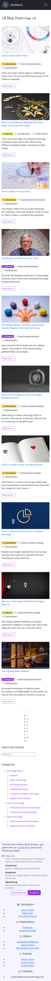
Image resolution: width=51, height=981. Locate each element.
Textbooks (27, 927)
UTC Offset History (27, 916)
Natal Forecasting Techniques (29, 679)
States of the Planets (20, 798)
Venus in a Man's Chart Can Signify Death (22, 464)
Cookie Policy (23, 847)
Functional (11, 865)
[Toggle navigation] (45, 5)
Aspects (14, 775)
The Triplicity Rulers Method (15, 671)
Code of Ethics (28, 945)
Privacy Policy (27, 962)
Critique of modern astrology (32, 406)
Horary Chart (27, 910)
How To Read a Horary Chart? (16, 191)
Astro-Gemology (18, 780)
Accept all (34, 892)
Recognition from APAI (27, 948)
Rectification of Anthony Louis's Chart (20, 258)
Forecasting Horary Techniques (33, 200)
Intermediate (10, 64)
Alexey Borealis (11, 68)
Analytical (10, 872)
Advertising (11, 882)
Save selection (19, 892)
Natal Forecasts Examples (31, 64)
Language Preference (27, 941)
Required (10, 855)
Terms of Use (27, 959)
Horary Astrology (15, 803)
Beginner (8, 134)
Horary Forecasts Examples (28, 336)
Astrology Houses (18, 784)
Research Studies (27, 930)
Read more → (9, 86)
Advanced (9, 266)
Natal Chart (27, 913)
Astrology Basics (24, 134)
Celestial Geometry (19, 789)
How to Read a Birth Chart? (15, 55)
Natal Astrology (14, 816)
